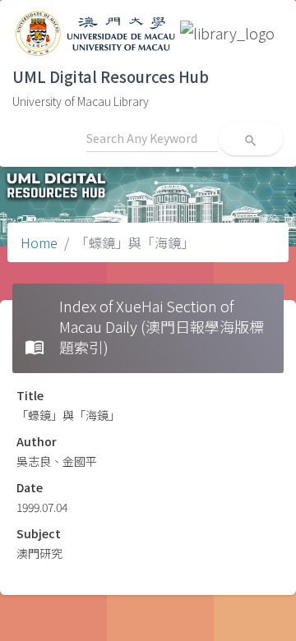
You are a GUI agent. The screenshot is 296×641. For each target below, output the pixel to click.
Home (39, 242)
